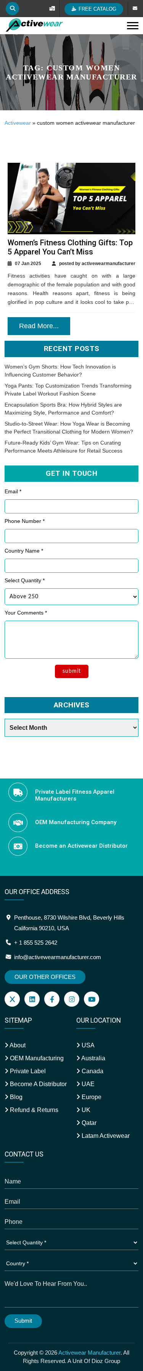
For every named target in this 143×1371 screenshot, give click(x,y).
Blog (15, 1097)
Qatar (88, 1123)
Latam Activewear (105, 1136)
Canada (91, 1071)
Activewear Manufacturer (89, 1352)
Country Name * (24, 551)
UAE (87, 1084)
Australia (92, 1058)
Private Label (27, 1071)
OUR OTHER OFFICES (45, 977)
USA (87, 1045)
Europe (90, 1097)
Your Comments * (26, 613)
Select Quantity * (25, 580)
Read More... (39, 326)
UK (85, 1110)
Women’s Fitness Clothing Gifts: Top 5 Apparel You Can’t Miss (70, 247)
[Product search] (12, 8)
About (17, 1045)
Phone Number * (25, 521)
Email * (13, 491)
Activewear (18, 123)
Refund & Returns (33, 1110)
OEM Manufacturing (36, 1058)
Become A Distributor (37, 1084)
